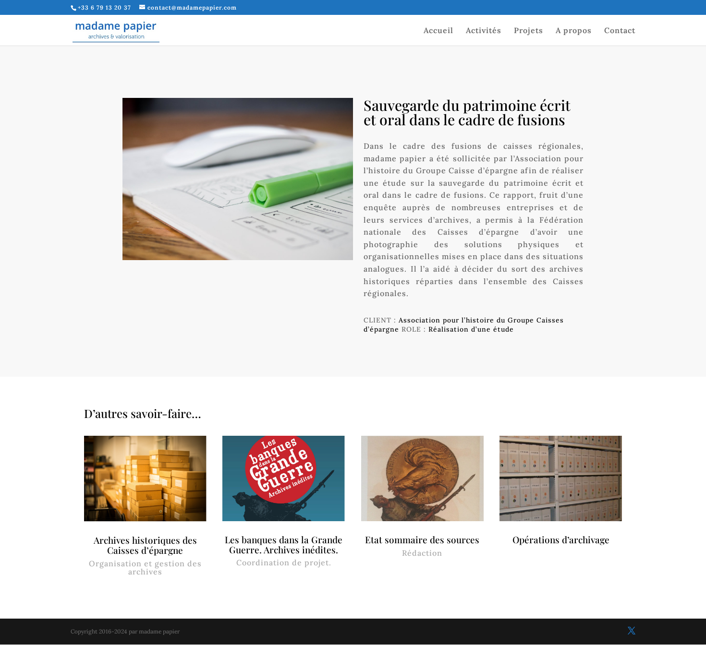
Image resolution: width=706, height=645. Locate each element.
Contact (619, 31)
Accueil (438, 31)
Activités (483, 31)
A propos (574, 31)
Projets (528, 31)
